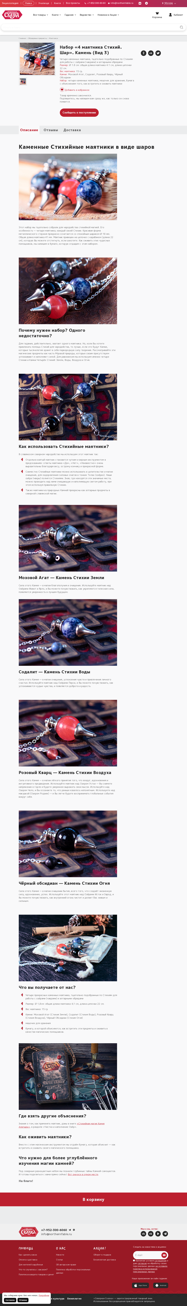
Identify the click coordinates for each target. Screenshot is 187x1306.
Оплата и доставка (28, 1259)
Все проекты (73, 3)
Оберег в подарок (102, 1254)
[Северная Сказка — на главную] (12, 15)
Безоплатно (74, 1298)
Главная (22, 38)
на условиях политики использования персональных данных (150, 1269)
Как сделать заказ (28, 1254)
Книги (57, 3)
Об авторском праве (66, 1264)
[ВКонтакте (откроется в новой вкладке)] (140, 3)
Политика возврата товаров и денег (36, 1274)
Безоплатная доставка (105, 1259)
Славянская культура (51, 1298)
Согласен (10, 1300)
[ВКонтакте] (151, 53)
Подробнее (44, 1295)
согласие (142, 1263)
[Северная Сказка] (143, 1233)
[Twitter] (158, 53)
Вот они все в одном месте (83, 1174)
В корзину (93, 1199)
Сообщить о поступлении (79, 112)
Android (163, 1285)
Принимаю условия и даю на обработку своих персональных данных (150, 1266)
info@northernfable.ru (121, 3)
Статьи (59, 1259)
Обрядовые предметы (37, 38)
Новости (60, 1254)
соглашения (160, 1260)
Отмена (23, 1300)
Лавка (28, 3)
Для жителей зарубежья (31, 1264)
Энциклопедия (10, 3)
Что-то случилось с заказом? (33, 1269)
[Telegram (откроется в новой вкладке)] (146, 3)
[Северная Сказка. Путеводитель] (150, 1233)
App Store (143, 1285)
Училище (43, 3)
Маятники (53, 38)
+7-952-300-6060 (54, 1230)
